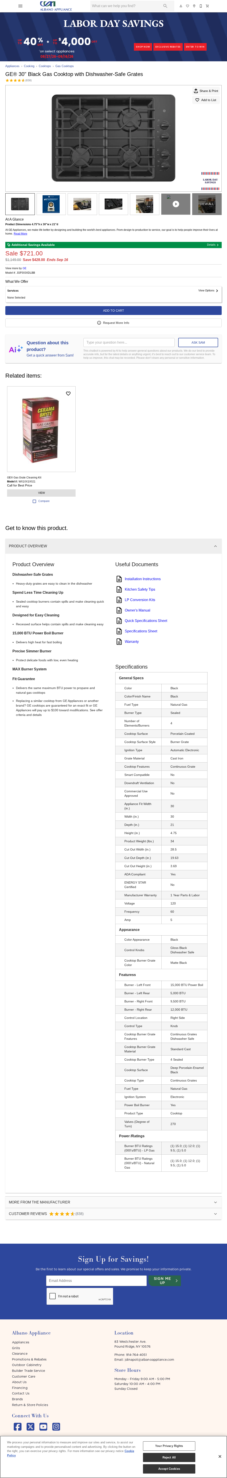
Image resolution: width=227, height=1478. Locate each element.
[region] (113, 1457)
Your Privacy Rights (169, 1446)
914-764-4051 (136, 1355)
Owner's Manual (137, 610)
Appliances (12, 66)
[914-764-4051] (201, 6)
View (41, 492)
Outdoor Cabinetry (26, 1365)
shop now (143, 46)
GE (24, 268)
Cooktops (45, 66)
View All (207, 204)
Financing (19, 1388)
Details (211, 244)
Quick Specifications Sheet (146, 621)
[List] (188, 6)
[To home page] (56, 6)
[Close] (220, 1456)
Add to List (208, 100)
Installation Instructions (143, 579)
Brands (17, 1399)
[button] (20, 6)
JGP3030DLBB (26, 272)
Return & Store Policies (30, 1405)
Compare (44, 501)
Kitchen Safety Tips (140, 589)
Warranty (132, 641)
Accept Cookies (169, 1468)
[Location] (194, 6)
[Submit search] (165, 6)
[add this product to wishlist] (68, 393)
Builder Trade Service (28, 1370)
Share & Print (209, 91)
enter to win (195, 46)
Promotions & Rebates (29, 1359)
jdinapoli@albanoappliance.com (149, 1359)
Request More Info (116, 323)
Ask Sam (198, 342)
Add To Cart (113, 310)
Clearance (19, 1353)
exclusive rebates (168, 46)
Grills (16, 1348)
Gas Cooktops (64, 66)
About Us (19, 1382)
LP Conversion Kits (140, 600)
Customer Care (23, 1376)
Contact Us (20, 1393)
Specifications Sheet (141, 631)
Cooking (29, 66)
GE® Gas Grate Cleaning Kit (24, 477)
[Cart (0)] (208, 6)
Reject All (169, 1457)
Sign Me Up (162, 1280)
